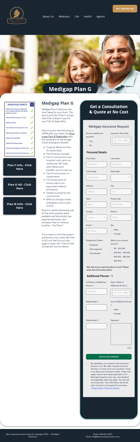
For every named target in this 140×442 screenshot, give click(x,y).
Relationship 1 (92, 302)
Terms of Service (112, 388)
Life (77, 16)
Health (88, 16)
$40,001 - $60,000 (122, 257)
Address (89, 186)
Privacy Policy (97, 388)
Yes (91, 141)
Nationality (115, 171)
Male (116, 230)
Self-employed (95, 249)
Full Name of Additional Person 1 (96, 284)
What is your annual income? (119, 242)
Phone (114, 212)
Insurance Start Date (120, 133)
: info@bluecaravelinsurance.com (105, 436)
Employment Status (94, 240)
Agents (101, 16)
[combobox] (121, 178)
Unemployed (94, 253)
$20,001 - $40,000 (122, 252)
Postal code (116, 199)
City (112, 186)
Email (89, 225)
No (90, 145)
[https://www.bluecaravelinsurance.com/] (16, 16)
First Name (91, 158)
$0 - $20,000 (119, 248)
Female (117, 234)
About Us (48, 16)
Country (89, 212)
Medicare (64, 16)
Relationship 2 (92, 320)
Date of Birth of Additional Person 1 (119, 284)
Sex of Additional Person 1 (121, 303)
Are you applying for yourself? (94, 135)
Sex (112, 225)
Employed (93, 245)
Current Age (91, 171)
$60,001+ (118, 261)
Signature (115, 320)
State (88, 199)
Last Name (115, 158)
